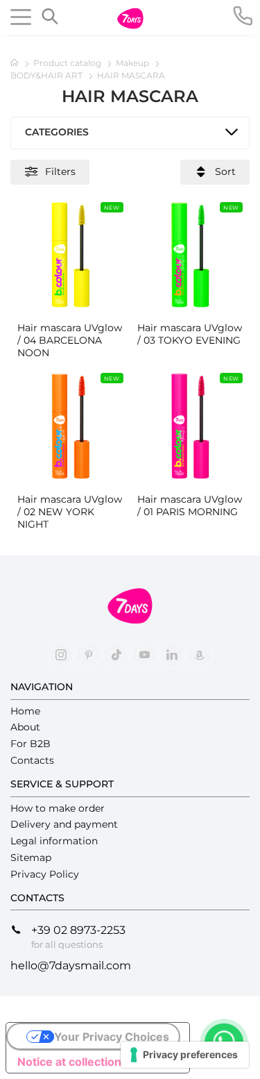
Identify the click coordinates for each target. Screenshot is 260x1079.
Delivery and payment (64, 824)
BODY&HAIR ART (47, 75)
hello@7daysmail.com (70, 965)
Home (25, 711)
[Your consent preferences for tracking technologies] (185, 1055)
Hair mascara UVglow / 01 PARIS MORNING (189, 505)
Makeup (133, 63)
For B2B (30, 743)
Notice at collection (69, 1062)
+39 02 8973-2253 (78, 930)
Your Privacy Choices (111, 1037)
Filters (60, 171)
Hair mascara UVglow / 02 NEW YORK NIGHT (69, 511)
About (25, 727)
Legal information (54, 841)
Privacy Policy (44, 874)
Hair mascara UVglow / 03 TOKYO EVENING (189, 333)
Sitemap (30, 857)
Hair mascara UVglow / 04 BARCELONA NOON (69, 340)
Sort (225, 171)
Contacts (32, 760)
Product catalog (68, 63)
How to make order (57, 808)
